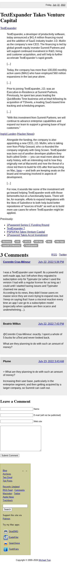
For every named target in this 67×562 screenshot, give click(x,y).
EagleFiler (13, 537)
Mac (49, 242)
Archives (7, 474)
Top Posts (7, 481)
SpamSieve (14, 543)
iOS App (38, 242)
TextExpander (8, 28)
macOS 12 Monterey (11, 245)
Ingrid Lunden (8, 134)
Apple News (8, 497)
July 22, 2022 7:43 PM (51, 323)
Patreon (6, 518)
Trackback (8, 500)
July (55, 5)
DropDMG (13, 531)
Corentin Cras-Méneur (16, 262)
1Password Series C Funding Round (28, 225)
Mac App (60, 242)
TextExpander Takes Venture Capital (32, 17)
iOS (17, 242)
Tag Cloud (7, 477)
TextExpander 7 (16, 228)
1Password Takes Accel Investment (27, 235)
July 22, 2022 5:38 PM (51, 262)
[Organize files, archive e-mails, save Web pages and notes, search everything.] (6, 537)
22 (58, 5)
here (19, 170)
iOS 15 (27, 242)
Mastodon (7, 493)
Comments (19, 490)
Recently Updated (11, 486)
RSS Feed (8, 490)
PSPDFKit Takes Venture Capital (26, 231)
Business (7, 242)
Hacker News (25, 134)
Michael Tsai (45, 560)
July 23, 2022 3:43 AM (51, 361)
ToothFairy (14, 549)
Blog (5, 470)
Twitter (63, 254)
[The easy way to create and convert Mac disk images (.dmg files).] (6, 531)
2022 (63, 5)
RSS (54, 254)
